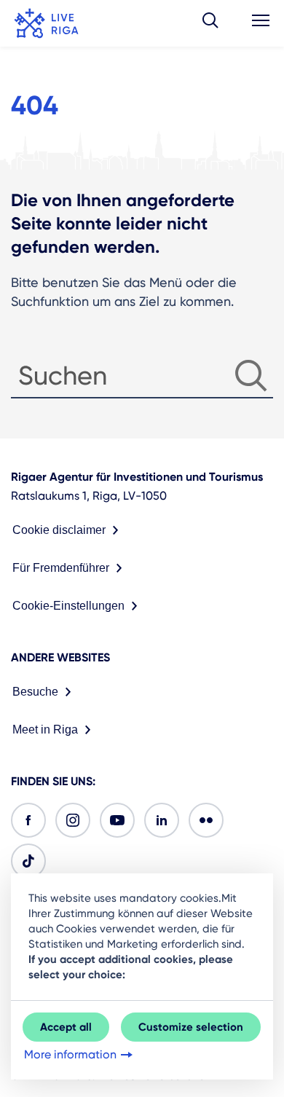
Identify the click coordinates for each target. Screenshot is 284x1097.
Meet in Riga (45, 729)
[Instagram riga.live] (72, 820)
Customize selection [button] (190, 1027)
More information (70, 1054)
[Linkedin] (161, 820)
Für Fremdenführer (60, 568)
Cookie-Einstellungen (68, 605)
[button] (210, 23)
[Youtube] (117, 820)
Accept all (66, 1027)
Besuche (35, 691)
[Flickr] (206, 820)
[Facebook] (28, 820)
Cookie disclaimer (59, 530)
